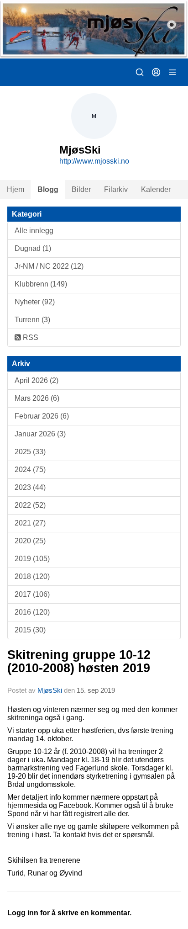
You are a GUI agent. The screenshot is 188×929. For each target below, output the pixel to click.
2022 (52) (30, 505)
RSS (29, 337)
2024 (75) (30, 469)
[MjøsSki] (94, 29)
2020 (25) (30, 541)
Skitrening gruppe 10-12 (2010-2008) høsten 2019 (79, 661)
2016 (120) (32, 612)
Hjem (15, 189)
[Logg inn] (156, 72)
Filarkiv (116, 189)
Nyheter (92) (35, 302)
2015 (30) (30, 630)
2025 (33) (30, 452)
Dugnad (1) (33, 248)
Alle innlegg (34, 230)
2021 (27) (30, 523)
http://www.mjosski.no (94, 161)
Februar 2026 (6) (42, 416)
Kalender (156, 189)
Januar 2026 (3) (40, 434)
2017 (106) (32, 594)
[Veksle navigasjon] (172, 72)
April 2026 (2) (36, 380)
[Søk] (139, 72)
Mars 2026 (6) (37, 398)
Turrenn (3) (32, 320)
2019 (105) (32, 559)
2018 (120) (32, 576)
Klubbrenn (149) (41, 284)
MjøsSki (49, 690)
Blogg (47, 189)
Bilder (81, 189)
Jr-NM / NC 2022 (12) (49, 266)
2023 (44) (30, 487)
